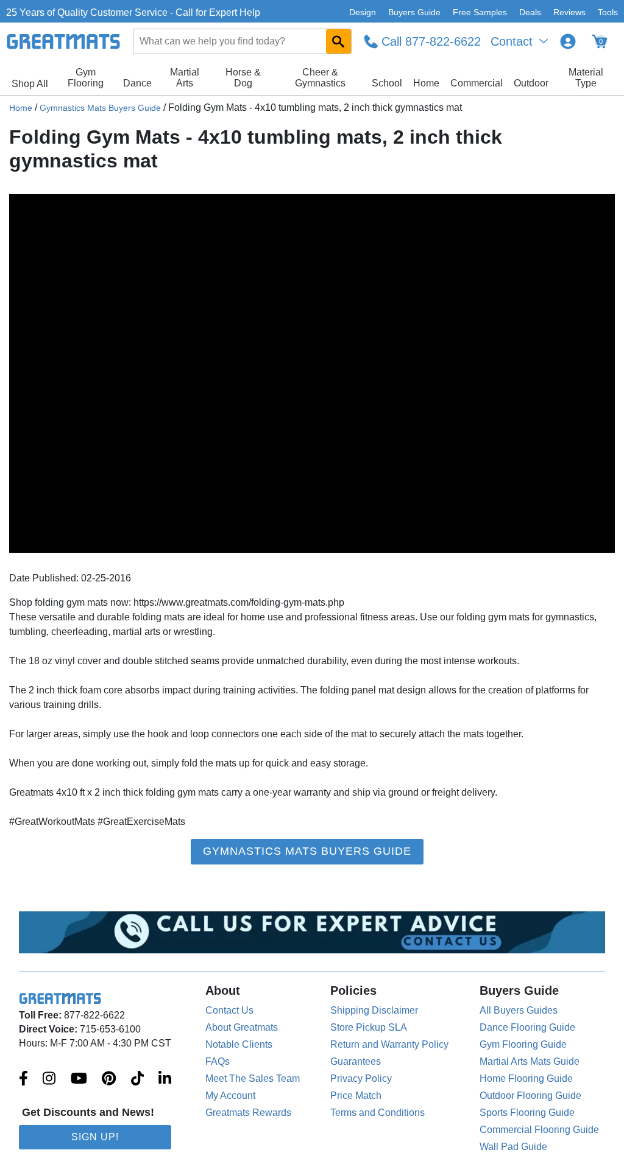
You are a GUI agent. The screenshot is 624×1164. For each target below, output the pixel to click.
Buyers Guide (414, 12)
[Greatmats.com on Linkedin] (164, 1079)
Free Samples (480, 12)
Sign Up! (95, 1137)
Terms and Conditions (377, 1112)
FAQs (217, 1061)
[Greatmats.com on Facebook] (23, 1079)
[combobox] (242, 41)
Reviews (569, 12)
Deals (530, 12)
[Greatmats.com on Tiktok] (137, 1079)
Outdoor (531, 83)
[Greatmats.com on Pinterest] (109, 1079)
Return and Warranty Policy (389, 1044)
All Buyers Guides (519, 1010)
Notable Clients (238, 1044)
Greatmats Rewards (248, 1112)
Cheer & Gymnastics (320, 77)
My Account (230, 1095)
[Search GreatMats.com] (338, 41)
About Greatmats (241, 1027)
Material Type (586, 77)
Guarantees (355, 1061)
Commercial (476, 83)
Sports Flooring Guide (527, 1112)
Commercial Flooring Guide (539, 1129)
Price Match (355, 1095)
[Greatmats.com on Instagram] (49, 1079)
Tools (608, 12)
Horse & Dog (243, 77)
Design (362, 12)
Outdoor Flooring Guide (530, 1095)
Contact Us (229, 1010)
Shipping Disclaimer (374, 1010)
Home (426, 83)
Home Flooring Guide (526, 1078)
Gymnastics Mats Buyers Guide (100, 108)
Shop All (30, 84)
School (387, 83)
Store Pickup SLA (368, 1027)
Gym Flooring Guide (523, 1044)
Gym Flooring (86, 77)
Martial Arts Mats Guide (530, 1061)
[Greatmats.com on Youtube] (79, 1079)
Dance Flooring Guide (527, 1027)
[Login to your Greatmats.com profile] (568, 41)
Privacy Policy (361, 1078)
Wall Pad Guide (513, 1146)
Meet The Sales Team (252, 1078)
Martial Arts (184, 77)
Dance (137, 83)
